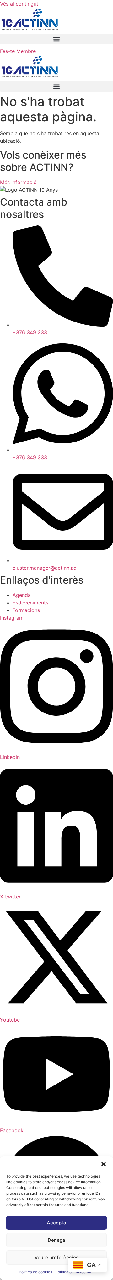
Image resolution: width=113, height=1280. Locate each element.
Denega (56, 1240)
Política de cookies (35, 1272)
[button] (103, 1164)
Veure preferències (56, 1257)
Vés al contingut (19, 4)
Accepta (56, 1223)
